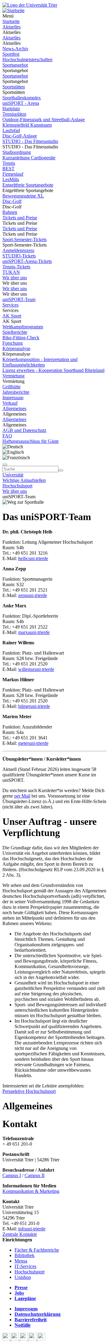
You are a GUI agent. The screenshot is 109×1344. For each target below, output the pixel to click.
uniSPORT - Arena (20, 103)
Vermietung (13, 375)
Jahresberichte (15, 392)
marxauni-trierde (34, 632)
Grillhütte (11, 386)
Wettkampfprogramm (22, 326)
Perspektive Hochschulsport (29, 1091)
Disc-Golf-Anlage (19, 135)
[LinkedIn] (41, 1338)
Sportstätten (13, 86)
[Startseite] (29, 5)
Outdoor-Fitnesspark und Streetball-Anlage (43, 119)
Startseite (11, 21)
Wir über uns (14, 277)
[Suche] (4, 465)
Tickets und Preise (19, 217)
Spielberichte (14, 332)
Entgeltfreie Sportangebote (27, 184)
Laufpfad (11, 130)
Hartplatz (11, 108)
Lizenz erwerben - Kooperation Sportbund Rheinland (53, 370)
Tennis (8, 163)
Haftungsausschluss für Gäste (30, 441)
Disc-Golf (11, 201)
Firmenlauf (12, 174)
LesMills (10, 179)
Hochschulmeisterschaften (27, 59)
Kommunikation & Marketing (30, 1191)
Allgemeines (14, 408)
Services (10, 304)
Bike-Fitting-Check (20, 337)
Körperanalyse (16, 348)
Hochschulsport (17, 485)
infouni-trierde (31, 1228)
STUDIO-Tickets (19, 255)
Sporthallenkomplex (21, 97)
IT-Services (25, 1266)
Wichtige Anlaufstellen (24, 480)
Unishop (23, 1277)
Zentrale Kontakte (19, 1234)
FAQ (7, 435)
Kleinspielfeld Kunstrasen (27, 125)
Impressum (12, 397)
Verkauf (10, 403)
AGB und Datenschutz (24, 430)
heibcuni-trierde (33, 558)
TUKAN (11, 272)
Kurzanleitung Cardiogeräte (28, 157)
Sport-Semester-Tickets (24, 239)
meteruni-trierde (33, 743)
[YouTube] (24, 1338)
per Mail (22, 795)
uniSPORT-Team (18, 299)
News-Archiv (15, 48)
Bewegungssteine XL (23, 195)
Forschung (12, 343)
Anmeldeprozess (18, 250)
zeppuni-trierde (32, 595)
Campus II (35, 1175)
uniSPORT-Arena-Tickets (27, 261)
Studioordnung (16, 152)
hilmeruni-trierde (34, 706)
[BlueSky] (15, 1338)
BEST (8, 168)
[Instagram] (33, 1338)
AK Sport (11, 315)
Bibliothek (25, 1255)
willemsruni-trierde (36, 669)
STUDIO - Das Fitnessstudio (30, 141)
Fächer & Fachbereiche (37, 1250)
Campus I (11, 1175)
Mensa (21, 1260)
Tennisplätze (14, 114)
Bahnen (9, 212)
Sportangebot (15, 65)
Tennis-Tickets (16, 266)
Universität (12, 474)
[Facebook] (6, 1338)
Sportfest (10, 54)
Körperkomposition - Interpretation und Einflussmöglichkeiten (40, 362)
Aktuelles (11, 26)
